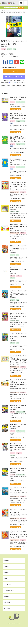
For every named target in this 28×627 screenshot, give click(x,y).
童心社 (11, 368)
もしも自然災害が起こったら (18, 316)
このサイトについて (9, 590)
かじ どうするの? (14, 512)
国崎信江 (12, 118)
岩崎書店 (12, 213)
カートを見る (7, 608)
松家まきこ (12, 230)
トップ (1, 10)
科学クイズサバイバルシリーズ (16, 267)
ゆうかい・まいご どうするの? (18, 534)
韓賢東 (11, 449)
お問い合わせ (7, 602)
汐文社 (11, 125)
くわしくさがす (7, 584)
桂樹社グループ (20, 118)
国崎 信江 (3, 46)
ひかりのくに (12, 234)
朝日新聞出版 (12, 280)
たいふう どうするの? (16, 490)
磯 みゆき (12, 388)
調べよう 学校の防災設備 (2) (16, 136)
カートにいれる (14, 71)
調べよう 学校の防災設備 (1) (16, 159)
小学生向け (6, 566)
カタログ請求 (7, 596)
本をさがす (21, 7)
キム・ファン (12, 362)
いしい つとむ (22, 362)
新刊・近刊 (6, 560)
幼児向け (6, 578)
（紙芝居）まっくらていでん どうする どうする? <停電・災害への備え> (18, 384)
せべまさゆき (12, 189)
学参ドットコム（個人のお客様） (14, 76)
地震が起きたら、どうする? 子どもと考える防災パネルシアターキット (18, 226)
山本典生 (24, 449)
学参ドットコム (12, 82)
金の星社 (11, 53)
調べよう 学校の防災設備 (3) (16, 113)
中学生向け (6, 572)
